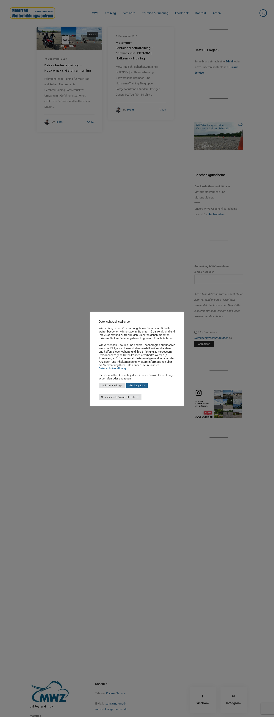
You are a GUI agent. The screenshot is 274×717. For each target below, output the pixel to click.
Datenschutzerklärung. (113, 368)
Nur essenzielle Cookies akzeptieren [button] (120, 397)
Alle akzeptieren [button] (137, 385)
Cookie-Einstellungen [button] (112, 385)
